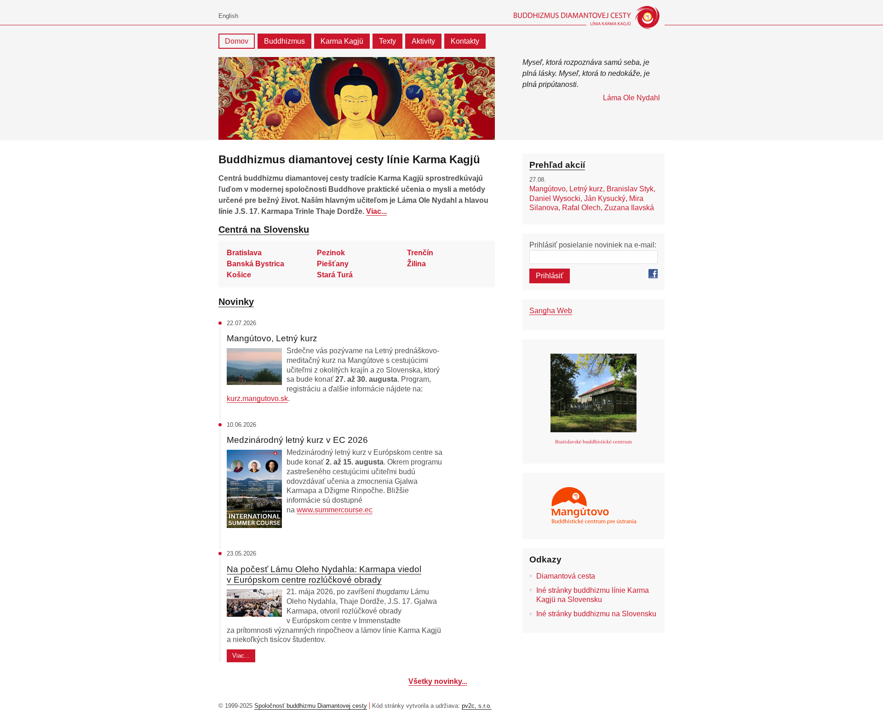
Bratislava (244, 253)
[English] (228, 16)
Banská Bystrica (255, 264)
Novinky (236, 302)
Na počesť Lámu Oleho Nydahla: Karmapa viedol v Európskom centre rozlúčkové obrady (324, 574)
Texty (387, 41)
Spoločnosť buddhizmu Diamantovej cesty (310, 705)
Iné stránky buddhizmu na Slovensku (596, 614)
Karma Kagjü (342, 41)
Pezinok (331, 253)
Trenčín (420, 253)
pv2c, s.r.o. (477, 705)
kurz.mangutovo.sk (257, 398)
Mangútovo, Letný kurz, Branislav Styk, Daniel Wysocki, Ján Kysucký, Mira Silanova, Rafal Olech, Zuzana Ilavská (592, 198)
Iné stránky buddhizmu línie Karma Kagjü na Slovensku (592, 595)
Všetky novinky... (437, 681)
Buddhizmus (284, 41)
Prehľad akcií (557, 165)
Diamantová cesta (565, 576)
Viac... (376, 211)
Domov (236, 41)
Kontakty (465, 41)
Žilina (416, 264)
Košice (239, 275)
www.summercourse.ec (335, 510)
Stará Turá (335, 275)
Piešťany (333, 264)
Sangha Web (550, 311)
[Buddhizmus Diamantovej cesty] (585, 17)
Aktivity (423, 41)
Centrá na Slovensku (263, 229)
